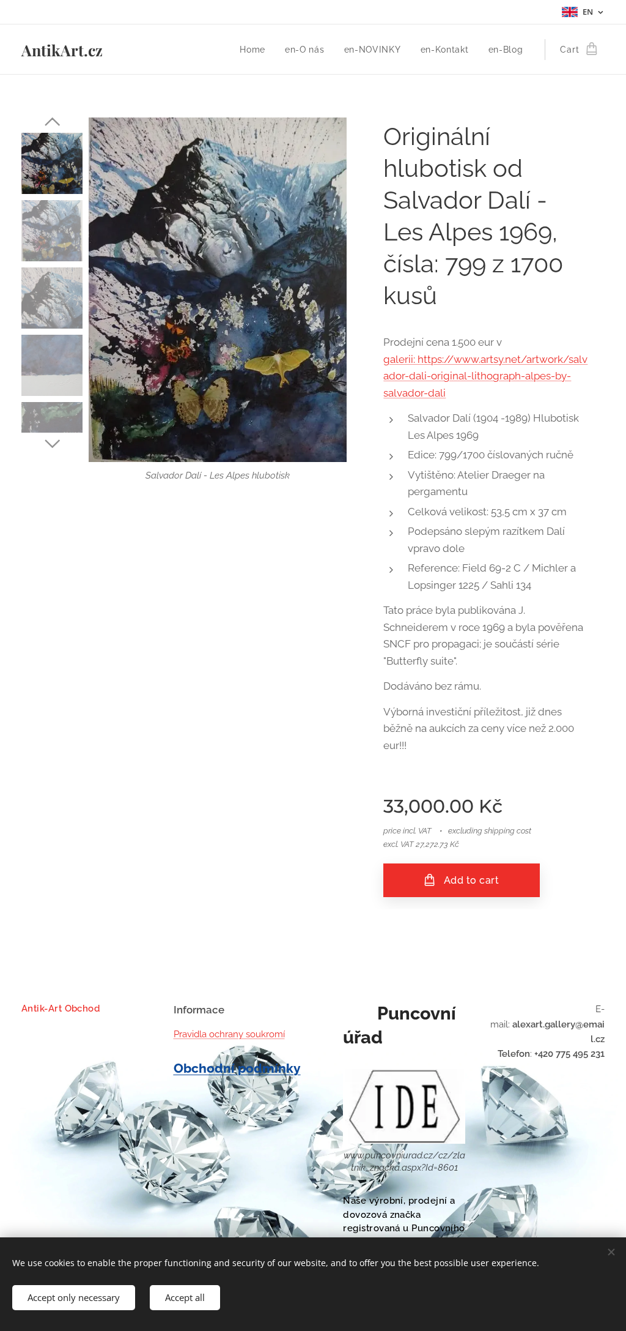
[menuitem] (256, 49)
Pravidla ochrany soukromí (229, 1034)
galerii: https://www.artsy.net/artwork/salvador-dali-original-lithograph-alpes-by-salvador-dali (485, 376)
